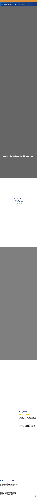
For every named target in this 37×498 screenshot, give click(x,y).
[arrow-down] (18, 176)
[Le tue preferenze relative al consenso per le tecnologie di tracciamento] (35, 496)
